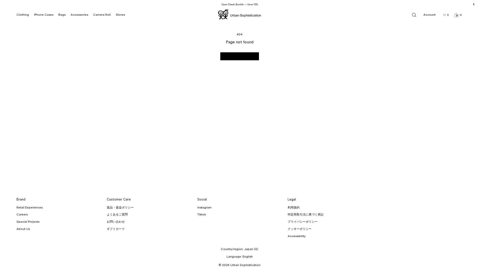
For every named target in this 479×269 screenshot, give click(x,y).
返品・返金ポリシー (120, 207)
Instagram (204, 207)
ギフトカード (116, 229)
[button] (458, 15)
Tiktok (201, 214)
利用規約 (294, 207)
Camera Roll (102, 14)
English (247, 256)
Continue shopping (240, 56)
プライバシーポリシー (303, 221)
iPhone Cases (43, 14)
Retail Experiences (29, 207)
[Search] (414, 15)
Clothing (22, 14)
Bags (62, 14)
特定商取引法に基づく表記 (306, 214)
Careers (22, 214)
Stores (120, 14)
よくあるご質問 (117, 214)
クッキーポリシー (300, 229)
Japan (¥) (251, 249)
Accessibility (297, 236)
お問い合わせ (116, 221)
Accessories (79, 14)
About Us (23, 229)
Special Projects (27, 221)
